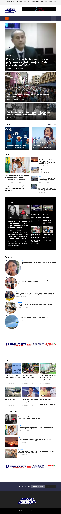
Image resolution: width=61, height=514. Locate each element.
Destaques (9, 58)
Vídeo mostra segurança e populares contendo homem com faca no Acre (48, 171)
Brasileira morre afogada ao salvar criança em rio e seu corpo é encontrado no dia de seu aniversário (19, 224)
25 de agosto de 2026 (46, 147)
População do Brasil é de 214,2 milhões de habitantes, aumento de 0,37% (28, 95)
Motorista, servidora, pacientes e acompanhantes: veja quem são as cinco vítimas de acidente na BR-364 (28, 113)
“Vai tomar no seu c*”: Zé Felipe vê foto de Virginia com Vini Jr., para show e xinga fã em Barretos (36, 451)
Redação (9, 68)
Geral (10, 217)
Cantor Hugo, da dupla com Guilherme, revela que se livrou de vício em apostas (30, 401)
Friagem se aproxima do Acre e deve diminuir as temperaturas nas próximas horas (34, 318)
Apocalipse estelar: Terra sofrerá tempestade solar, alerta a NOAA (25, 63)
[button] (9, 45)
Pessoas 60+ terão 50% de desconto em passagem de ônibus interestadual (47, 216)
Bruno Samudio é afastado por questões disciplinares (48, 236)
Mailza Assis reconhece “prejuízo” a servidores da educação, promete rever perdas (42, 143)
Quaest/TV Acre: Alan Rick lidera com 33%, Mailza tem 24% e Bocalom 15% (16, 144)
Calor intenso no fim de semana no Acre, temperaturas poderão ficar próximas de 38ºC (47, 161)
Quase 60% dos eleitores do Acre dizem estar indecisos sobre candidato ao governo (47, 179)
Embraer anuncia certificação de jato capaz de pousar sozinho (12, 401)
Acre (7, 171)
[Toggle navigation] (7, 18)
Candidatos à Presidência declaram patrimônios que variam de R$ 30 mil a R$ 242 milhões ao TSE (36, 280)
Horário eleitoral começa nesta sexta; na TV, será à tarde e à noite (36, 216)
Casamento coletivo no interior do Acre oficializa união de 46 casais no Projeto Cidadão (17, 177)
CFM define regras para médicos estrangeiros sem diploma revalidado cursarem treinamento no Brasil (35, 305)
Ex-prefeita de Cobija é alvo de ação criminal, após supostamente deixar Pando (36, 237)
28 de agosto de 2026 (18, 68)
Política (36, 139)
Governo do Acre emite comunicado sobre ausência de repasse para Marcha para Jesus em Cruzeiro (47, 188)
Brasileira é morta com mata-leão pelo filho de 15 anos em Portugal (39, 263)
